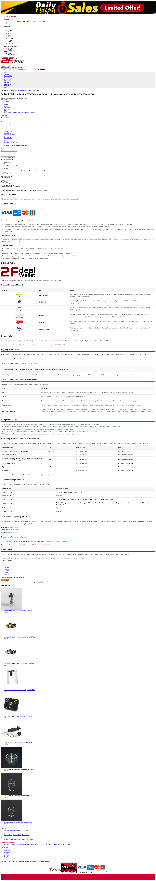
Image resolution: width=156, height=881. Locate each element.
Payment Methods (9, 134)
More (5, 111)
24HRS (6, 74)
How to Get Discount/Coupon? (63, 844)
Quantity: (3, 149)
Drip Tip (28, 90)
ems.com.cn (16, 529)
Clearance (7, 85)
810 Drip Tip (36, 90)
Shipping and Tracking (10, 142)
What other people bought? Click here (11, 67)
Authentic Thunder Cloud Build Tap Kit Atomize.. (18, 716)
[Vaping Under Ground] (69, 871)
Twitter (6, 853)
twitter (6, 106)
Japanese (28, 21)
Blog (5, 87)
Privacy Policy (17, 835)
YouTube (7, 857)
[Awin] (55, 871)
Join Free (13, 16)
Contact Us (13, 830)
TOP (2, 879)
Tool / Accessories (19, 90)
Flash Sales (7, 77)
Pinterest (6, 855)
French (15, 21)
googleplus (7, 107)
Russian (42, 21)
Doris (2, 874)
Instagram (7, 852)
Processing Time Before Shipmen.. (44, 844)
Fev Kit (6, 82)
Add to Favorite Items (7, 159)
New (5, 72)
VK (5, 858)
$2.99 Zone (7, 84)
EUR (10, 50)
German (10, 21)
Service (3, 876)
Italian (19, 21)
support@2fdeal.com (54, 248)
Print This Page (8, 138)
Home (11, 90)
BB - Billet (7, 81)
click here (41, 582)
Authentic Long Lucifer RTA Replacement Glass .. (18, 795)
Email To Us (8, 133)
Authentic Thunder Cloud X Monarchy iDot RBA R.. (19, 637)
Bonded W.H (8, 76)
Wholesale (31, 839)
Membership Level (28, 844)
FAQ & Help (8, 136)
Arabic (33, 21)
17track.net (127, 451)
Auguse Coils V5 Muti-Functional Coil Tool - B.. (18, 743)
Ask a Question (8, 131)
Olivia (2, 878)
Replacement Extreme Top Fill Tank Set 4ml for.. (18, 610)
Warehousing (21, 830)
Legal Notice (24, 839)
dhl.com (9, 529)
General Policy (8, 835)
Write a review (5, 101)
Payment (6, 844)
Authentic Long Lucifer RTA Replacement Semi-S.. (19, 769)
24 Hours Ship (13, 861)
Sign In (6, 16)
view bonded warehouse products (61, 541)
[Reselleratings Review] (106, 871)
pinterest (6, 109)
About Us (7, 830)
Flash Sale (21, 861)
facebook (7, 104)
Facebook (7, 850)
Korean (23, 21)
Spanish (37, 21)
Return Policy (26, 835)
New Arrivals (4, 861)
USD (18, 46)
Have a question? (6, 117)
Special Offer (8, 79)
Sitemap (47, 861)
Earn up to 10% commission (12, 839)
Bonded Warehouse (38, 861)
